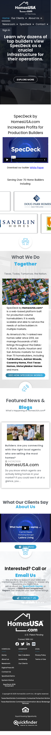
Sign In (6, 30)
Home (5, 18)
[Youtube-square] (33, 644)
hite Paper (38, 167)
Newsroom (8, 24)
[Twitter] (23, 644)
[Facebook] (17, 644)
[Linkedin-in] (28, 644)
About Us (34, 18)
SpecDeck (25, 24)
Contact (40, 24)
